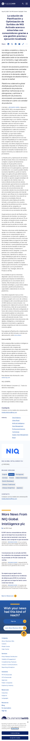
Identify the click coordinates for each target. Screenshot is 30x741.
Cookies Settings (15, 733)
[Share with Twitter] (12, 44)
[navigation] (26, 3)
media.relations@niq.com (9, 412)
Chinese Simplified (8, 488)
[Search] (23, 3)
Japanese (20, 488)
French (11, 478)
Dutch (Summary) (8, 481)
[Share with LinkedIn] (8, 44)
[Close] (27, 722)
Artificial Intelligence (18, 423)
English (4, 474)
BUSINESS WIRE (14, 107)
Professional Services (18, 429)
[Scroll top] (24, 634)
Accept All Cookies (15, 737)
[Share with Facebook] (15, 44)
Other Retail (15, 420)
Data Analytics (16, 417)
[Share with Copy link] (23, 44)
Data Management (17, 426)
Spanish (11, 474)
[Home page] (8, 4)
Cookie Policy (14, 728)
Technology (15, 432)
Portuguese (20, 474)
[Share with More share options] (26, 44)
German (4, 478)
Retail (14, 437)
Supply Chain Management (20, 435)
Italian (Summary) (21, 478)
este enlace (17, 335)
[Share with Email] (19, 44)
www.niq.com (6, 377)
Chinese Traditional (8, 484)
